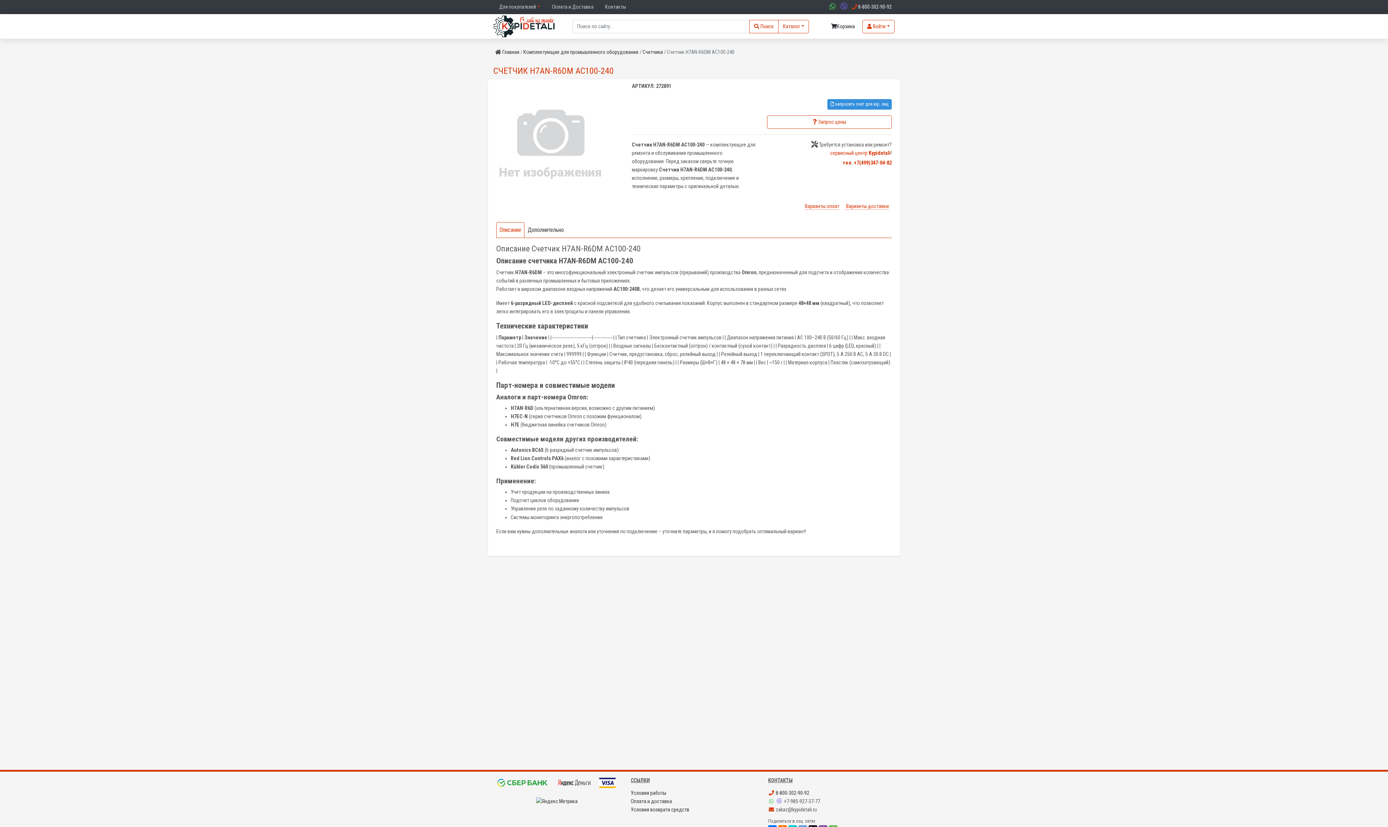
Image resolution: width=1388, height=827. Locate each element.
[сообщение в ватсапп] (832, 7)
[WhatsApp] (772, 801)
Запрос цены (832, 122)
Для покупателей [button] (517, 7)
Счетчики (653, 52)
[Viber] (780, 801)
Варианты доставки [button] (867, 206)
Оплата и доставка (651, 801)
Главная (510, 52)
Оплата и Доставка (573, 7)
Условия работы (648, 793)
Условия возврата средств (660, 810)
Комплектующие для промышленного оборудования (580, 52)
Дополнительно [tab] (546, 229)
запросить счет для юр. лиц (861, 104)
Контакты (615, 7)
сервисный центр (860, 153)
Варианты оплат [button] (822, 206)
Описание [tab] (510, 229)
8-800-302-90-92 (792, 793)
